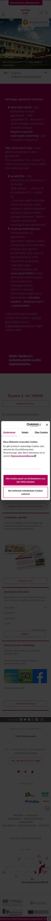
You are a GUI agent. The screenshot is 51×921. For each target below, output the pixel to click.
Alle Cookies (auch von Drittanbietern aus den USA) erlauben (25, 480)
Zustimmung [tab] (9, 432)
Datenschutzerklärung (22, 456)
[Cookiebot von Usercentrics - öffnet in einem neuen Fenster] (30, 425)
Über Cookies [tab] (41, 432)
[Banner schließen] (47, 425)
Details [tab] (25, 432)
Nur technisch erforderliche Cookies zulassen (25, 492)
